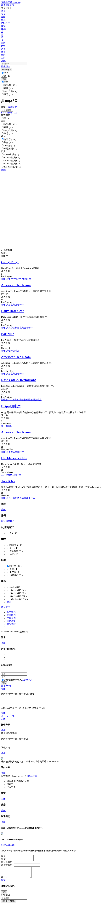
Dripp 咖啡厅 (10, 406)
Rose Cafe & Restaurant (18, 380)
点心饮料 (10, 91)
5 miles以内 (11, 154)
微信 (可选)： (7, 865)
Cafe (12, 399)
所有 (6, 73)
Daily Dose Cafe (12, 311)
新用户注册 (6, 686)
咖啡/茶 (10, 85)
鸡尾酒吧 (10, 148)
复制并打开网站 (8, 901)
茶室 (8, 142)
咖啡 (10, 350)
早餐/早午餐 (19, 279)
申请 (10, 107)
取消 (8, 607)
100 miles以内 (13, 167)
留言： (4, 877)
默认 (3, 521)
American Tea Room (16, 285)
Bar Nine (7, 334)
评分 (12, 521)
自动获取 (32, 776)
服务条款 (11, 624)
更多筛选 (5, 66)
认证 (14, 107)
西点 (19, 327)
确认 (3, 607)
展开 (3, 169)
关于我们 (11, 612)
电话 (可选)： (7, 862)
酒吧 (8, 94)
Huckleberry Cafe (14, 458)
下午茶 (9, 145)
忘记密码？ (27, 680)
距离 (8, 521)
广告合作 (11, 618)
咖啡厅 (10, 139)
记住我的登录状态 (13, 680)
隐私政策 (11, 621)
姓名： (4, 856)
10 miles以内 (12, 157)
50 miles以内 (12, 163)
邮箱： (4, 859)
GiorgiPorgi (10, 262)
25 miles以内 (12, 160)
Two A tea (8, 481)
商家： (4, 107)
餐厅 (8, 88)
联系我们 (11, 615)
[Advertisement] (53, 190)
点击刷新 (26, 708)
